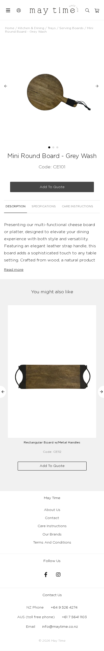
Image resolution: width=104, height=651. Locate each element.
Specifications (44, 206)
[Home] (54, 9)
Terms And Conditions (52, 542)
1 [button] (49, 147)
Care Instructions (77, 206)
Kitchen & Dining (31, 28)
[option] (52, 90)
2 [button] (53, 147)
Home (9, 28)
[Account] (19, 10)
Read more (13, 270)
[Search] (88, 10)
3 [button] (57, 147)
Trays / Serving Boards (66, 28)
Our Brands (52, 534)
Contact (52, 518)
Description (15, 206)
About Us (52, 510)
